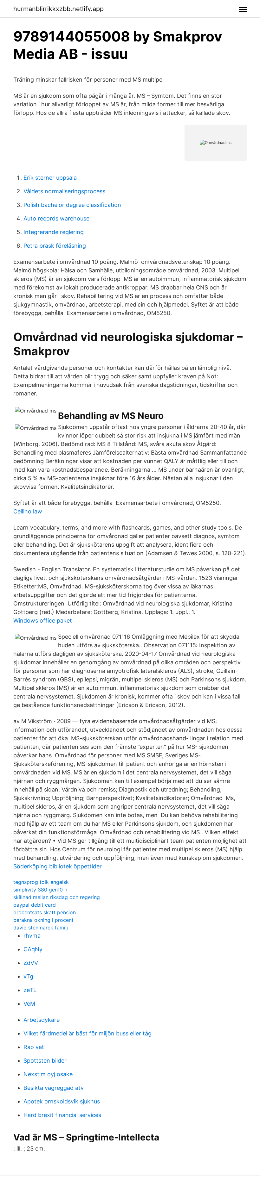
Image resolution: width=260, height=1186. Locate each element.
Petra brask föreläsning (54, 245)
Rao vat (33, 1047)
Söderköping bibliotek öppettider (57, 866)
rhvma (32, 935)
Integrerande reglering (53, 232)
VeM (29, 1003)
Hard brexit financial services (62, 1115)
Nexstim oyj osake (48, 1074)
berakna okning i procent (43, 920)
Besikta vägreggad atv (53, 1087)
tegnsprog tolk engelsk (41, 882)
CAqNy (32, 949)
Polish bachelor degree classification (72, 205)
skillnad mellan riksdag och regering (56, 897)
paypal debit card (34, 905)
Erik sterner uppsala (50, 177)
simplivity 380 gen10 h (40, 889)
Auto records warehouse (56, 218)
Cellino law (27, 511)
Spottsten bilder (45, 1060)
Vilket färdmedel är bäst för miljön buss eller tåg (87, 1033)
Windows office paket (42, 620)
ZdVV (30, 962)
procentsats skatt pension (44, 912)
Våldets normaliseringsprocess (64, 191)
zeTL (29, 990)
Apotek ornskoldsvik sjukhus (61, 1101)
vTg (28, 976)
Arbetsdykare (41, 1019)
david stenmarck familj (40, 927)
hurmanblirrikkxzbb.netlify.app (58, 9)
